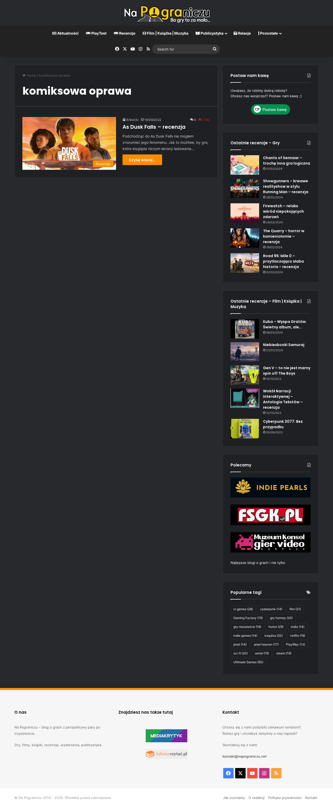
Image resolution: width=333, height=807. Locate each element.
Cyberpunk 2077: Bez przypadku (283, 424)
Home (30, 75)
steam (283, 653)
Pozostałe (268, 33)
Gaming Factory (248, 618)
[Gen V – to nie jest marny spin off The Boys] (244, 375)
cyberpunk (271, 609)
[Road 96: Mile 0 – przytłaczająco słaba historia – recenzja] (244, 263)
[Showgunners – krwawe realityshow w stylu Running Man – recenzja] (244, 188)
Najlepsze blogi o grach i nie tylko (257, 563)
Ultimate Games (248, 662)
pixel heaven (266, 644)
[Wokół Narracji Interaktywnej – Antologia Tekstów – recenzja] (244, 398)
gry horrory (281, 618)
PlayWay (295, 644)
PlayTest (98, 33)
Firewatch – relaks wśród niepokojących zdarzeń (283, 211)
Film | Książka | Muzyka (167, 33)
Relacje (244, 33)
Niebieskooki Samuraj (283, 344)
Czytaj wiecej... (142, 160)
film (295, 609)
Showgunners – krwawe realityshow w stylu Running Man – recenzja (285, 186)
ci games (243, 609)
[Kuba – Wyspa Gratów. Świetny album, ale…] (244, 329)
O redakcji (256, 798)
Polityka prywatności (285, 798)
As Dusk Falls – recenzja (154, 127)
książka (274, 635)
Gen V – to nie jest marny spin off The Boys (286, 370)
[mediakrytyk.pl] (166, 741)
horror (276, 627)
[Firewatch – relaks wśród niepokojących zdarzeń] (244, 213)
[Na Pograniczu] (166, 12)
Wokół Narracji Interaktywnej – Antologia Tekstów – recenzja (283, 399)
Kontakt (311, 798)
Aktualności (67, 33)
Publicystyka (211, 33)
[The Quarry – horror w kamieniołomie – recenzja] (244, 238)
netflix (297, 635)
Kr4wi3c (132, 120)
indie (297, 627)
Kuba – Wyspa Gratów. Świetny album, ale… (285, 324)
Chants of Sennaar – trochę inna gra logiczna (286, 160)
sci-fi (240, 653)
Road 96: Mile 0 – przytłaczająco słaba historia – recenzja (283, 261)
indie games (245, 635)
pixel (240, 644)
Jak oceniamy (234, 798)
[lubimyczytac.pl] (166, 758)
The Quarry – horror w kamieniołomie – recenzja (283, 236)
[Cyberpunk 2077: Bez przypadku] (244, 428)
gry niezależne (247, 627)
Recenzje (126, 33)
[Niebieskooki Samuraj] (244, 352)
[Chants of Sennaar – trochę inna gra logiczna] (244, 165)
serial (262, 653)
